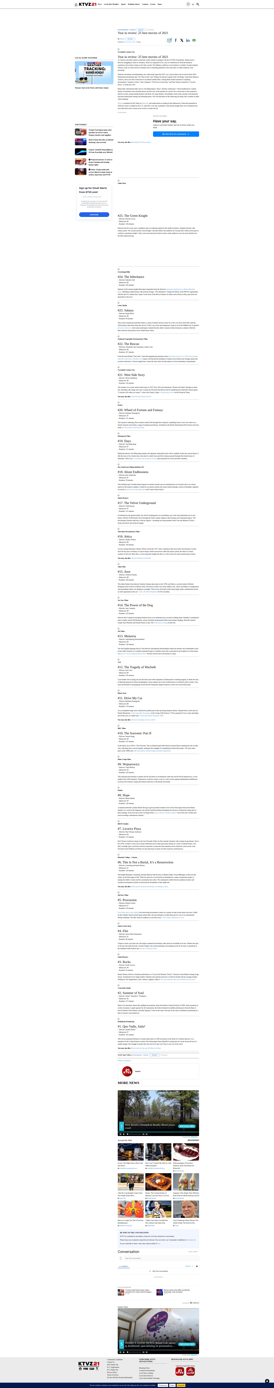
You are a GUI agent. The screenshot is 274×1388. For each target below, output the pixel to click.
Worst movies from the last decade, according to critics (149, 886)
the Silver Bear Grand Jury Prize (133, 427)
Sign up (195, 1251)
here (158, 1243)
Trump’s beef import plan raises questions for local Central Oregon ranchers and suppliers (100, 132)
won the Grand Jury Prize (148, 948)
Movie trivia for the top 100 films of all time (146, 1048)
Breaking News (144, 1368)
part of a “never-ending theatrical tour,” (133, 654)
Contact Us (111, 1362)
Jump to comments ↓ (125, 1060)
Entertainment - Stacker (140, 1055)
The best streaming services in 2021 (143, 720)
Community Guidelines (115, 1359)
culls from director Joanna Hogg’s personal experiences (152, 751)
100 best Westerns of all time (141, 558)
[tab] (124, 1266)
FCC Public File (112, 1370)
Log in (190, 1251)
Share (160, 4)
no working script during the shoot (144, 458)
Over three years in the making (128, 912)
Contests (145, 4)
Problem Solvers (134, 4)
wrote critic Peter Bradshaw (147, 592)
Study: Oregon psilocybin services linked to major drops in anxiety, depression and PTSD (100, 172)
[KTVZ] (88, 4)
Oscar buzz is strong (161, 623)
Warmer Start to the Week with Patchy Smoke (92, 88)
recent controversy (125, 328)
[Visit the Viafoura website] (194, 1303)
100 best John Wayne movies (141, 396)
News (100, 4)
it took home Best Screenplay (140, 713)
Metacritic (145, 103)
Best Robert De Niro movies (141, 142)
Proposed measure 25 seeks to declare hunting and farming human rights (100, 162)
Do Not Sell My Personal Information (120, 1377)
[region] (158, 1277)
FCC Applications (113, 1367)
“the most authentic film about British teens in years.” (178, 979)
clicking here (191, 1240)
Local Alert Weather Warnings (149, 1378)
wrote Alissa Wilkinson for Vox (173, 917)
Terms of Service (112, 1375)
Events (152, 4)
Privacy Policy (112, 1372)
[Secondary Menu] (77, 4)
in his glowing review (166, 392)
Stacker (122, 39)
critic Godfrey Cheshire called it (165, 813)
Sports (123, 4)
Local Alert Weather (111, 4)
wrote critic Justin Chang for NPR (151, 716)
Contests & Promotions (147, 1370)
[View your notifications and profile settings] (197, 1266)
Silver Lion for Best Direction (135, 489)
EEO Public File (112, 1365)
